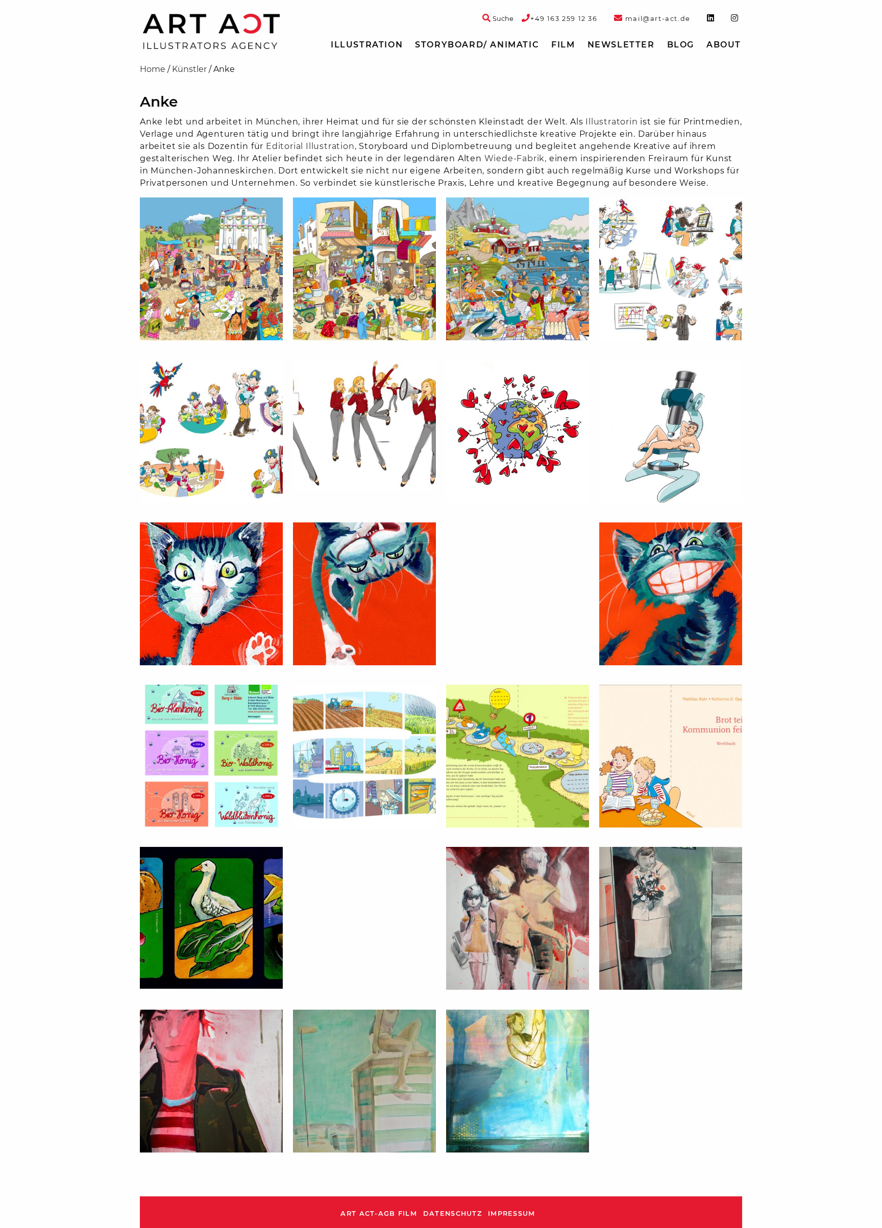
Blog (680, 44)
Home (152, 69)
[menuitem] (367, 45)
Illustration (367, 44)
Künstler (189, 69)
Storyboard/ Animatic (477, 44)
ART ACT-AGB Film (378, 1213)
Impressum (511, 1213)
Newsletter (621, 44)
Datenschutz (452, 1213)
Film (563, 44)
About (723, 44)
